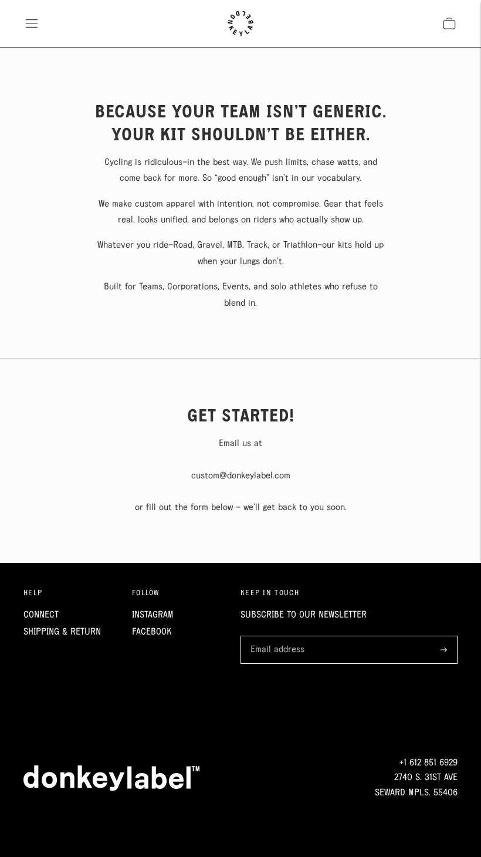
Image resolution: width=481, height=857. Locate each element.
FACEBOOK (151, 632)
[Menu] (31, 23)
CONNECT (41, 615)
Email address (275, 637)
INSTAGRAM (153, 615)
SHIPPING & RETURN (62, 632)
